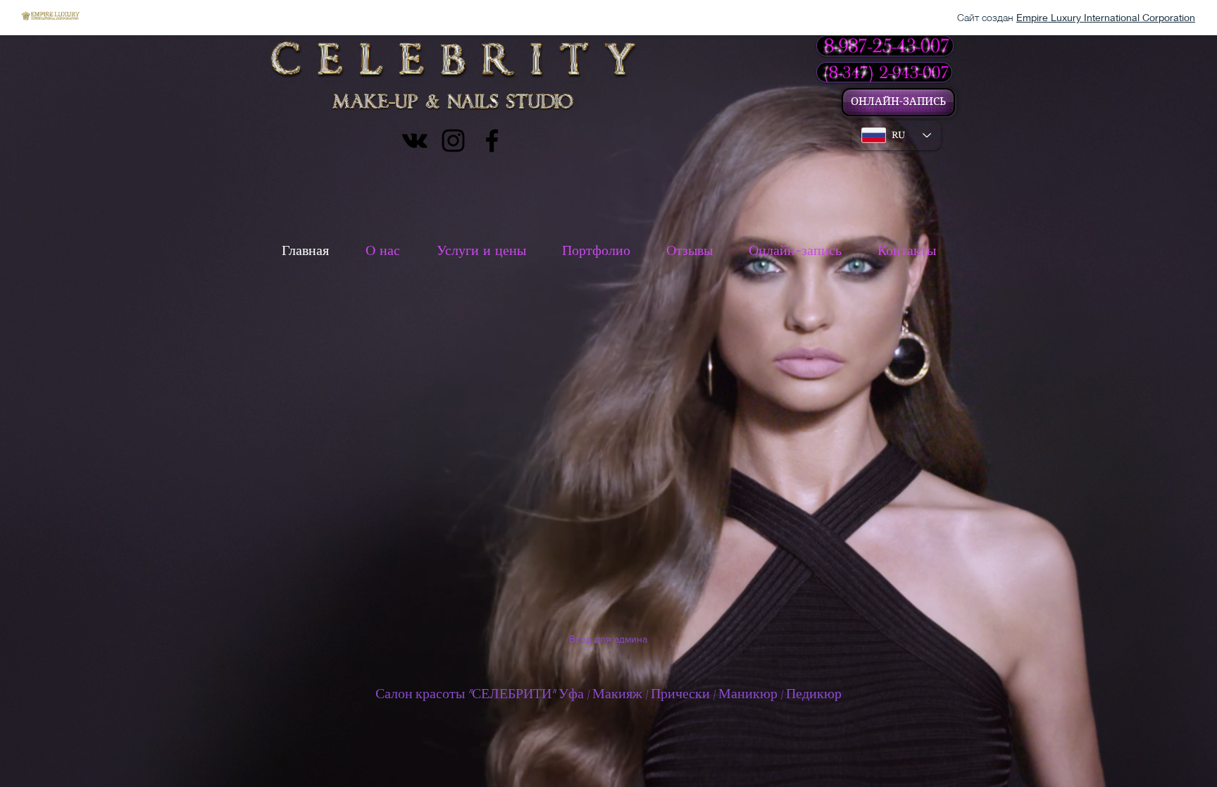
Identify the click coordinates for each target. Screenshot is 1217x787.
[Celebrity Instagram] (453, 140)
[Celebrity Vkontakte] (414, 140)
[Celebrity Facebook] (492, 140)
